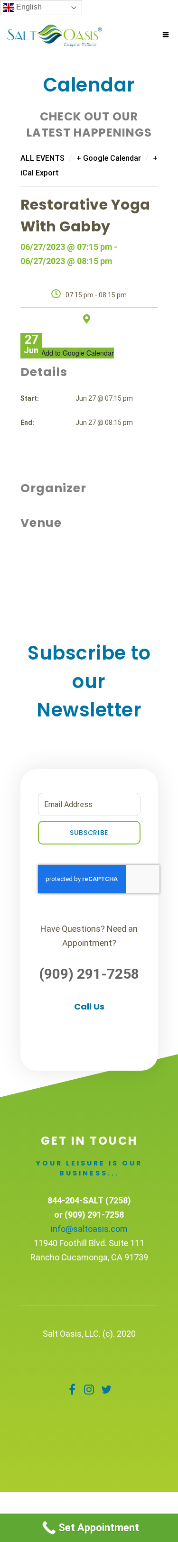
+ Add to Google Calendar (75, 353)
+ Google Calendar (108, 158)
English (28, 7)
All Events (42, 158)
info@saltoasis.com (89, 1229)
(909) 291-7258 (89, 973)
